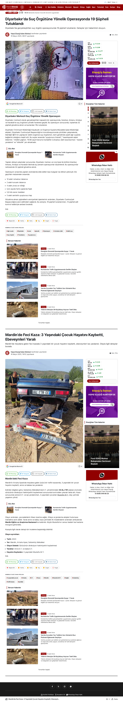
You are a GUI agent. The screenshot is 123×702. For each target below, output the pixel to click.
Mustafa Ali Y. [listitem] (56, 578)
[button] (10, 11)
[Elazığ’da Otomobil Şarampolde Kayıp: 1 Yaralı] (25, 154)
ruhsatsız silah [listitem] (58, 231)
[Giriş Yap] (15, 11)
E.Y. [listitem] (31, 578)
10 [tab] (88, 147)
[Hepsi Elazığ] (10, 7)
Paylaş (116, 699)
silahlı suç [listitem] (69, 231)
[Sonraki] (105, 63)
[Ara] (5, 11)
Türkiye (43, 248)
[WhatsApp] (70, 686)
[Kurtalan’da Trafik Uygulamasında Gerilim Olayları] (63, 154)
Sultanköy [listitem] (75, 578)
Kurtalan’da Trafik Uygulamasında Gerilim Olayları (59, 270)
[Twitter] (58, 686)
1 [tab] (88, 109)
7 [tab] (88, 135)
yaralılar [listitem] (20, 582)
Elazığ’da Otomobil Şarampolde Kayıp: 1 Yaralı (57, 251)
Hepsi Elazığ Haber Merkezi (21, 33)
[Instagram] (64, 686)
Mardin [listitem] (46, 578)
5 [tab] (88, 126)
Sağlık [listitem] (66, 578)
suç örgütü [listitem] (10, 235)
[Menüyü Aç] (22, 7)
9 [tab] (88, 143)
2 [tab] (88, 113)
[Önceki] (103, 63)
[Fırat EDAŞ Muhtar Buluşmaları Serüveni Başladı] (102, 128)
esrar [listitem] (29, 231)
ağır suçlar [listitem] (10, 231)
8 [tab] (88, 139)
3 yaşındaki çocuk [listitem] (12, 578)
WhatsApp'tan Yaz (95, 179)
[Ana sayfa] (30, 7)
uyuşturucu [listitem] (32, 235)
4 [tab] (88, 122)
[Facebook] (52, 686)
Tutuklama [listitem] (21, 235)
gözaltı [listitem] (36, 231)
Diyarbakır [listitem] (20, 231)
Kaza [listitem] (38, 578)
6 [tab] (88, 130)
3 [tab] (88, 117)
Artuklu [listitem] (24, 578)
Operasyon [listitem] (46, 231)
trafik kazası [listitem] (10, 582)
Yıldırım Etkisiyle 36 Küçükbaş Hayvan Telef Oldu (59, 310)
